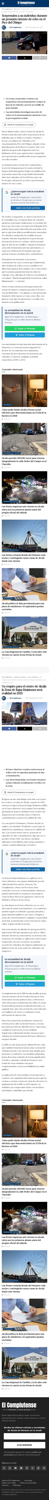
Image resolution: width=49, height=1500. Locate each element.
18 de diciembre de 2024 (34, 27)
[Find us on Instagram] (9, 1468)
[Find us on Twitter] (27, 1468)
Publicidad (17, 1485)
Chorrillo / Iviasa (12, 453)
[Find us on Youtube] (15, 1468)
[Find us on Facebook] (4, 1468)
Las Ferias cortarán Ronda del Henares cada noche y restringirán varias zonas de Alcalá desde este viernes (23, 558)
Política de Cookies (9, 1483)
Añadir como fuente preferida (28, 208)
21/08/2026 (6, 516)
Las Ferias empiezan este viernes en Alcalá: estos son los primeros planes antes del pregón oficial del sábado (23, 509)
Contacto (5, 1485)
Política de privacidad (28, 1483)
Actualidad (8, 598)
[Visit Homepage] (26, 3)
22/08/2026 (6, 419)
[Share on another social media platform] (40, 58)
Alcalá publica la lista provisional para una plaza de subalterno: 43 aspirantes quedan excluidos (23, 606)
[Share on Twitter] (24, 58)
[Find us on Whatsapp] (32, 1468)
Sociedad (8, 405)
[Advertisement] (24, 79)
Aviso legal (28, 1480)
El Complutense (15, 27)
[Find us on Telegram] (21, 1468)
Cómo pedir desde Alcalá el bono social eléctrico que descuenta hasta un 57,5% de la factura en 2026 (24, 412)
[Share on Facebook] (9, 58)
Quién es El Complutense (11, 1480)
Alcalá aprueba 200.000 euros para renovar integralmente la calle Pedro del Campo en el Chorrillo (24, 461)
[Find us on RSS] (44, 1468)
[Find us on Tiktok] (38, 1468)
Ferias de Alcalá (11, 501)
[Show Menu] (3, 3)
